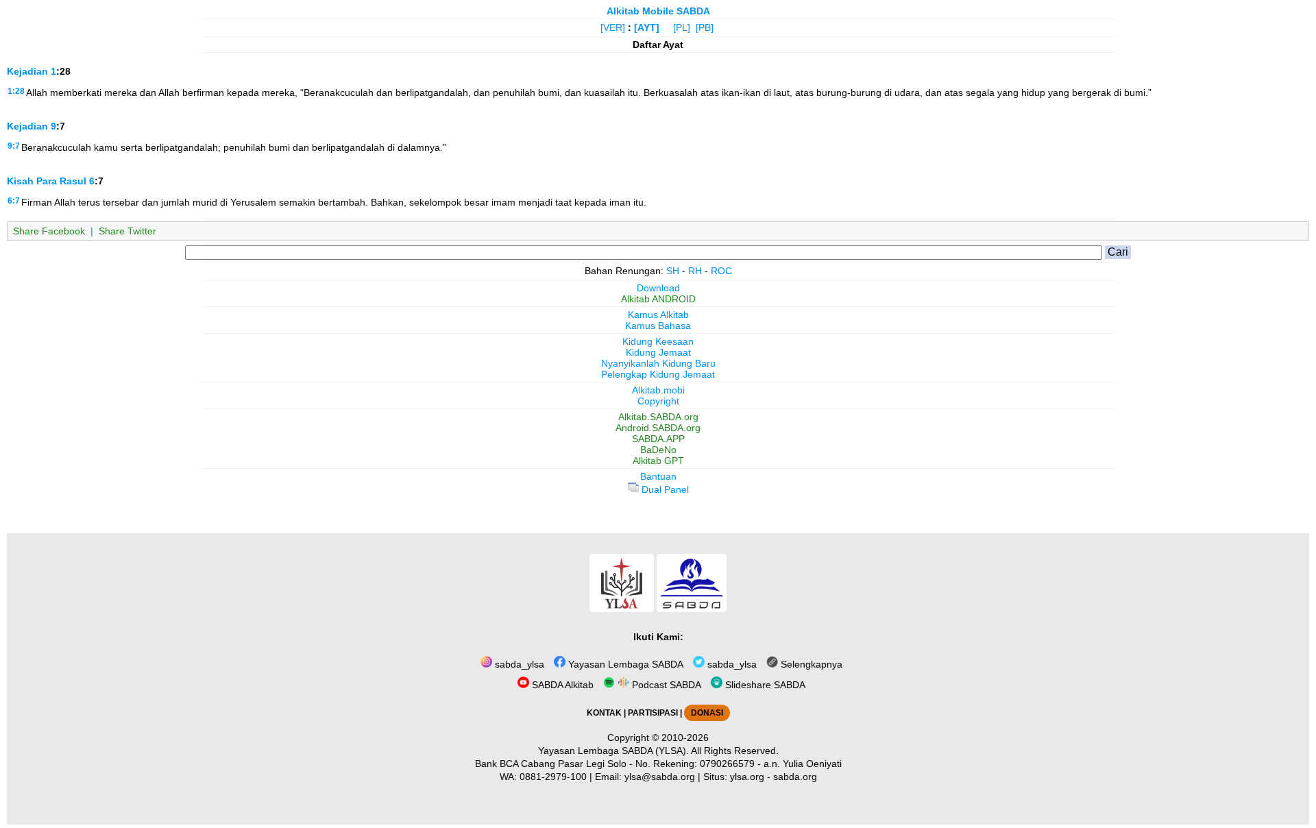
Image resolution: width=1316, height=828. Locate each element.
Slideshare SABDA (763, 684)
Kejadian (27, 71)
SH (672, 270)
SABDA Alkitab (561, 684)
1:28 (16, 91)
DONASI (707, 713)
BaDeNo (658, 449)
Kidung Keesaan (658, 341)
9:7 (14, 146)
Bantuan (658, 476)
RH (695, 270)
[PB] (705, 27)
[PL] (681, 27)
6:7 (14, 201)
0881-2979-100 (553, 776)
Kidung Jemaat (658, 352)
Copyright (658, 400)
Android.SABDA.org (658, 427)
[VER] (612, 27)
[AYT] (646, 27)
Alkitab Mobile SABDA (658, 10)
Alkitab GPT (658, 460)
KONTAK (604, 713)
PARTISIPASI (653, 713)
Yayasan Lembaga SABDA (624, 664)
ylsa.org (747, 776)
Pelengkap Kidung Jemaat (658, 374)
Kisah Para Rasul (46, 180)
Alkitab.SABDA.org (658, 416)
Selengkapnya (810, 664)
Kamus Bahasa (658, 325)
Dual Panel (664, 489)
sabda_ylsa (518, 664)
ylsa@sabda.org (659, 776)
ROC (721, 270)
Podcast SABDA (665, 684)
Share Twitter (127, 231)
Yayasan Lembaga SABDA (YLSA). (613, 750)
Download (658, 287)
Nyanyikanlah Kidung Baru (658, 363)
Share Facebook (49, 231)
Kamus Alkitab (658, 314)
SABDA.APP (658, 438)
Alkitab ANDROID (658, 298)
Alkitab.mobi (658, 390)
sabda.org (795, 776)
